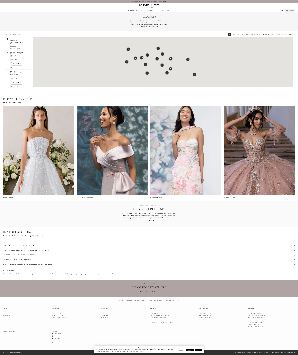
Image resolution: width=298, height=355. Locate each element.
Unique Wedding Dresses (158, 317)
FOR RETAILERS (203, 308)
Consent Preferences (252, 352)
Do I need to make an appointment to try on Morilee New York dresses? (28, 250)
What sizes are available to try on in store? (18, 255)
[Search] (278, 10)
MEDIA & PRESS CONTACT (10, 311)
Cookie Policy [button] (116, 351)
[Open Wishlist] (282, 10)
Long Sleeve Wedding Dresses (159, 315)
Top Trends (153, 308)
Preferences (181, 350)
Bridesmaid (140, 10)
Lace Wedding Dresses (157, 311)
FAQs (4, 313)
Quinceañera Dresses (230, 197)
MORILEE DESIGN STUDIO (108, 311)
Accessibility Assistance (240, 352)
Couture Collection (254, 320)
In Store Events (57, 313)
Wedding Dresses (8, 197)
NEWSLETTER (7, 315)
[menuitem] (131, 10)
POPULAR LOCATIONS (9, 331)
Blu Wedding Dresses (255, 313)
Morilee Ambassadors (59, 317)
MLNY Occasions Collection (85, 197)
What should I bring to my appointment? (17, 259)
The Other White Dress (255, 317)
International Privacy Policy (288, 352)
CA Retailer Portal (205, 313)
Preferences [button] (148, 351)
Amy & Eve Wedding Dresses (256, 315)
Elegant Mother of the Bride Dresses (162, 322)
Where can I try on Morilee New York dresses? (19, 245)
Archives (251, 308)
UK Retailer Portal (205, 317)
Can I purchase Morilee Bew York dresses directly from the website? (27, 264)
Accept (198, 350)
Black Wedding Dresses (157, 313)
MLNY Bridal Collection (255, 322)
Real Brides (105, 315)
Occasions (149, 10)
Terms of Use (262, 352)
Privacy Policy (269, 352)
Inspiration (104, 308)
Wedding (131, 10)
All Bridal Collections (255, 326)
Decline (189, 350)
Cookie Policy (276, 352)
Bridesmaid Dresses (156, 197)
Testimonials (105, 317)
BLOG (102, 313)
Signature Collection (255, 311)
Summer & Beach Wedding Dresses (161, 320)
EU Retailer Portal (205, 315)
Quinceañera (159, 10)
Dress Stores (56, 311)
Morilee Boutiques (58, 315)
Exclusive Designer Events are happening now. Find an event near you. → (149, 1)
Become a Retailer (205, 320)
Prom (167, 10)
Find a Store (289, 10)
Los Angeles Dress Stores (11, 334)
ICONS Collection (253, 324)
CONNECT (5, 308)
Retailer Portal (204, 311)
